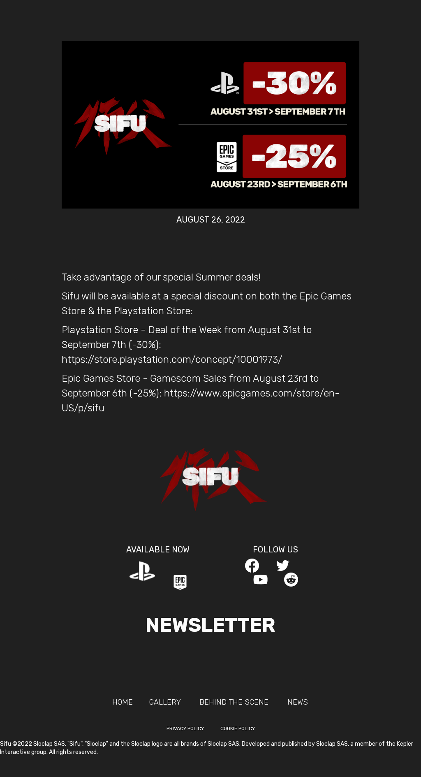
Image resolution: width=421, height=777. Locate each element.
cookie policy (237, 728)
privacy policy (185, 728)
